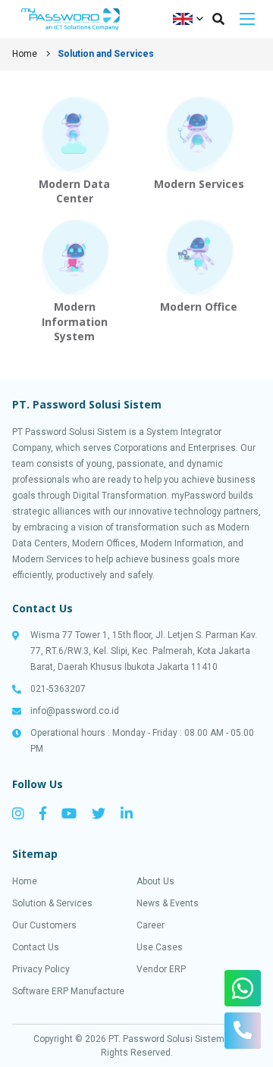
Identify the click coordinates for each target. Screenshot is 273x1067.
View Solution (74, 150)
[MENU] (247, 19)
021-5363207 (58, 689)
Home (24, 53)
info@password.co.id (74, 711)
